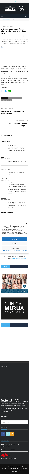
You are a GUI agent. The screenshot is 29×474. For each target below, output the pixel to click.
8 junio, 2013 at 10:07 (5, 159)
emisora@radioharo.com (8, 449)
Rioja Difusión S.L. (16, 467)
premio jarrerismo (6, 100)
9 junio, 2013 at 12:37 (5, 180)
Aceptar (14, 239)
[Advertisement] (14, 343)
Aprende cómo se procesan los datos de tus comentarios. (13, 259)
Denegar (14, 243)
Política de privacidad (16, 250)
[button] (26, 223)
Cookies (9, 470)
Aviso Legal (24, 250)
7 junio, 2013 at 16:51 (5, 143)
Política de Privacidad (18, 468)
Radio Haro (5, 36)
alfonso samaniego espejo (15, 98)
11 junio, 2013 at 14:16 (5, 199)
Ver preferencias (14, 248)
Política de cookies (6, 250)
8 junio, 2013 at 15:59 (5, 169)
